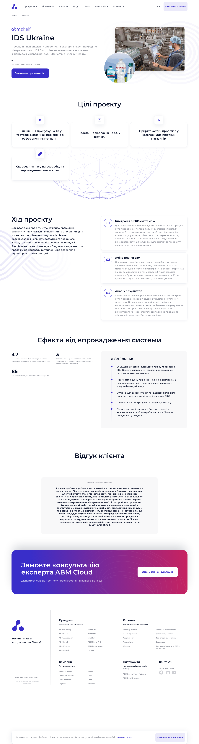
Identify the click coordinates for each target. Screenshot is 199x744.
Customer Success (66, 675)
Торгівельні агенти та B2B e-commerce (168, 647)
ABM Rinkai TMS (94, 642)
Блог (87, 6)
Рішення (47, 6)
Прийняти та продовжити (170, 737)
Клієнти (63, 6)
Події (76, 6)
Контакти (118, 6)
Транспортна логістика (166, 638)
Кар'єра (62, 684)
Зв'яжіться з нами (166, 668)
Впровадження (65, 671)
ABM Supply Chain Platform (134, 674)
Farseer (91, 650)
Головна (14, 15)
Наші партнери (65, 680)
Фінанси (126, 646)
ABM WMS (92, 630)
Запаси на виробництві (166, 630)
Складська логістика (165, 634)
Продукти (29, 6)
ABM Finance (64, 646)
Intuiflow (91, 638)
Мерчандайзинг (130, 634)
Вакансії (91, 671)
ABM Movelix (64, 650)
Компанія (100, 6)
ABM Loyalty (64, 642)
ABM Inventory (65, 630)
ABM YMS (92, 634)
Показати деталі (124, 737)
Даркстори (160, 642)
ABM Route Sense (95, 646)
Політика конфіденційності (27, 677)
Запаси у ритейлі (130, 630)
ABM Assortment (66, 638)
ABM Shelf (63, 634)
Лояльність (128, 642)
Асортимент (128, 638)
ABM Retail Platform (131, 678)
